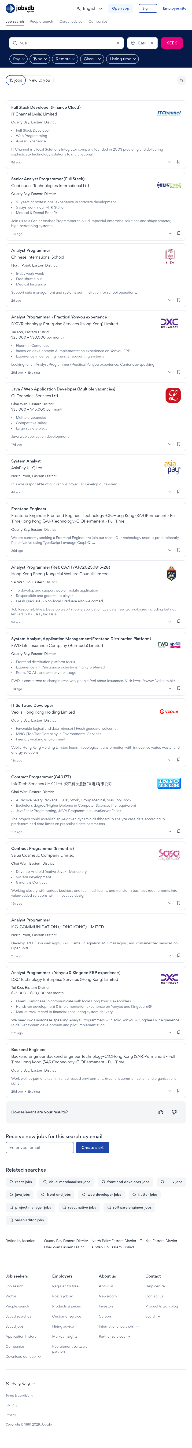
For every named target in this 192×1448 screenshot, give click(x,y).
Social (150, 1316)
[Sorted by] (181, 80)
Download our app (21, 1356)
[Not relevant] (174, 1112)
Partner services (112, 1336)
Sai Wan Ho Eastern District (111, 1247)
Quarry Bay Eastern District (66, 1241)
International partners (116, 1326)
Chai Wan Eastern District (65, 1247)
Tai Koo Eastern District (158, 1241)
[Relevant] (161, 1112)
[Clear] (118, 43)
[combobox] (66, 43)
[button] (90, 8)
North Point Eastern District (114, 1241)
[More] (169, 161)
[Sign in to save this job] (179, 161)
